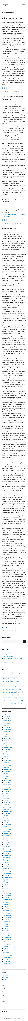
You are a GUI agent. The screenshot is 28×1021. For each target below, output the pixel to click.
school (21, 697)
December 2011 (7, 915)
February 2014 (7, 868)
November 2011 (7, 917)
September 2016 (7, 811)
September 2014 (7, 855)
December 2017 (7, 784)
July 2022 (5, 744)
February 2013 (7, 890)
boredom (9, 673)
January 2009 (6, 963)
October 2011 (6, 919)
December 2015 (7, 828)
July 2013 (5, 881)
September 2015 (7, 833)
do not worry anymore (9, 662)
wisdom (16, 703)
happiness (12, 684)
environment (6, 681)
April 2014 (6, 864)
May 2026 (5, 714)
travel (13, 630)
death (16, 675)
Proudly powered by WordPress (13, 1018)
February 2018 (7, 780)
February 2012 (7, 912)
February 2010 (7, 954)
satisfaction (15, 697)
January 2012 (6, 913)
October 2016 (6, 809)
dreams (16, 678)
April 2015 (6, 842)
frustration (5, 684)
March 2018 (6, 778)
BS (14, 673)
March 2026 (6, 716)
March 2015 (6, 844)
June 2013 (5, 882)
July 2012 (5, 902)
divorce (10, 678)
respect (5, 697)
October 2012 (6, 897)
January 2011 (6, 935)
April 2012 (6, 908)
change (18, 673)
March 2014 (6, 866)
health (18, 684)
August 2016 (6, 813)
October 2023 (6, 733)
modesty (20, 692)
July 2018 (5, 773)
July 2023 (5, 734)
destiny (22, 675)
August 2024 (6, 723)
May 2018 (5, 775)
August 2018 (6, 771)
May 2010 (5, 948)
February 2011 (6, 934)
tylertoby (5, 977)
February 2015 (7, 846)
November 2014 (7, 851)
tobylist (5, 979)
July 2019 (5, 751)
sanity (9, 697)
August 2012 (6, 901)
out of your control (8, 656)
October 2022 (6, 740)
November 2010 (7, 939)
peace (20, 695)
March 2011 (6, 932)
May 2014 (5, 862)
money (4, 695)
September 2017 (7, 789)
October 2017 (6, 787)
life (23, 689)
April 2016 (6, 820)
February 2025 (7, 720)
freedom (19, 223)
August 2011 (6, 923)
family (12, 681)
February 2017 (7, 802)
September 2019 (7, 747)
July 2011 (5, 924)
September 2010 (7, 943)
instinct (11, 686)
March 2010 (6, 952)
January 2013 (6, 892)
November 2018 (7, 765)
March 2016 (6, 822)
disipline (5, 678)
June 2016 (5, 817)
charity (4, 675)
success (10, 700)
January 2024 (6, 731)
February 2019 (7, 760)
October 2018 (6, 767)
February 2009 (7, 961)
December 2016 (7, 806)
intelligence (17, 686)
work (20, 703)
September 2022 (7, 742)
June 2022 (5, 745)
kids (20, 689)
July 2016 (5, 815)
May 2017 (5, 797)
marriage (13, 692)
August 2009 (6, 957)
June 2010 (5, 946)
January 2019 (6, 762)
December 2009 (7, 955)
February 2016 (7, 824)
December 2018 (7, 764)
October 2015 (6, 831)
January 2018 (6, 782)
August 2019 (6, 749)
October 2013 (6, 875)
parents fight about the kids (10, 653)
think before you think (13, 18)
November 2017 (7, 786)
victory (4, 703)
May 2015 (5, 840)
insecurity (5, 686)
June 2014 (5, 860)
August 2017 (6, 791)
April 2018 (6, 776)
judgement (20, 91)
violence (10, 703)
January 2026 (6, 718)
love (4, 692)
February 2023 (7, 738)
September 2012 (7, 899)
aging (4, 673)
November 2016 (7, 808)
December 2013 (7, 871)
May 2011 (5, 928)
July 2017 (5, 793)
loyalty (8, 692)
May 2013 (5, 884)
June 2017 (5, 795)
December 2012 (7, 893)
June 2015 (5, 839)
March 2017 (6, 800)
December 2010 (7, 937)
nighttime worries (8, 654)
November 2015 (7, 829)
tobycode (5, 975)
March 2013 (6, 888)
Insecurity (15, 91)
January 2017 (6, 804)
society (4, 700)
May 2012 (5, 906)
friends (17, 681)
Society (14, 223)
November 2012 (7, 895)
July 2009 (5, 959)
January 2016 (6, 826)
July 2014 (5, 859)
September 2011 (7, 921)
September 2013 (7, 877)
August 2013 (6, 879)
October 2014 (6, 853)
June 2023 (5, 736)
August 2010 (6, 945)
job (9, 689)
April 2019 (6, 756)
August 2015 (6, 835)
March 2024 (6, 727)
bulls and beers (9, 229)
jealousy (5, 689)
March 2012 (6, 910)
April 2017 (6, 798)
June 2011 (5, 926)
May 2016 (5, 818)
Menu (23, 4)
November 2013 (7, 873)
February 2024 (7, 729)
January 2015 (6, 848)
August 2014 (6, 857)
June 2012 (5, 904)
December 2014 (7, 850)
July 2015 (5, 837)
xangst (5, 5)
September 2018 (7, 769)
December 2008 (7, 965)
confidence (11, 675)
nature (9, 695)
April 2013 (6, 886)
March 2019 (6, 758)
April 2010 (6, 950)
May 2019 (5, 755)
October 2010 (6, 941)
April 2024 (6, 725)
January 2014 (6, 870)
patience (15, 695)
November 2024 (7, 722)
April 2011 (6, 930)
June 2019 (5, 753)
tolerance (15, 700)
